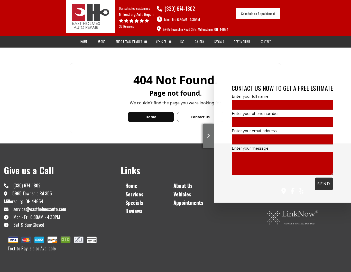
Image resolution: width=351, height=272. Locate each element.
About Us (182, 185)
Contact (266, 42)
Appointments (188, 202)
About (102, 42)
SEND (323, 183)
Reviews (133, 211)
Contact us (200, 116)
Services (134, 194)
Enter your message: (250, 148)
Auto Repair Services (129, 42)
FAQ (182, 42)
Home (83, 42)
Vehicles (161, 42)
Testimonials (242, 42)
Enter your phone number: (256, 113)
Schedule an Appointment (258, 13)
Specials (219, 42)
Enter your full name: (250, 96)
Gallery (199, 42)
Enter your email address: (254, 131)
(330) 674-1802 (179, 8)
